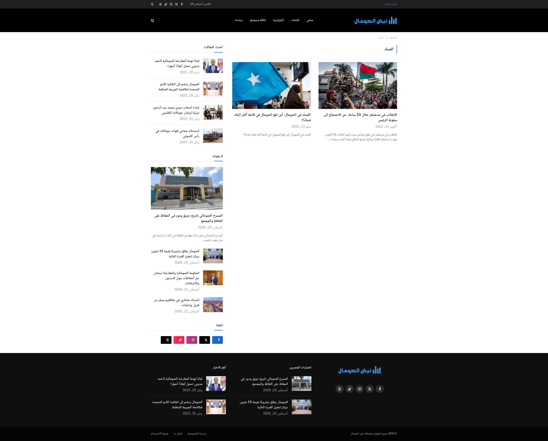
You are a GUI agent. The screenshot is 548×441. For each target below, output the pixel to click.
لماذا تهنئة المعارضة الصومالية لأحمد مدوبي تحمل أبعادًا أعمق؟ (177, 64)
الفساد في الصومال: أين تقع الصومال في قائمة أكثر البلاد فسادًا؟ (272, 117)
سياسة (239, 20)
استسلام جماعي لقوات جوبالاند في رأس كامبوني (177, 134)
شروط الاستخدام (159, 433)
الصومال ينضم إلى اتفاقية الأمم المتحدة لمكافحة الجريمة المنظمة (178, 87)
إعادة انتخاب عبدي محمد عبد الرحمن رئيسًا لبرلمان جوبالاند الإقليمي (176, 110)
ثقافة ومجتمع (258, 20)
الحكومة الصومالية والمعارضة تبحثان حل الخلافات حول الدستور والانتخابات (176, 278)
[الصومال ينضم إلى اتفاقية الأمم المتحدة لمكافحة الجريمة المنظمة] (213, 89)
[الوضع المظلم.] (153, 4)
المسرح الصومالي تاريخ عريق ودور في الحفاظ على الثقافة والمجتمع (188, 218)
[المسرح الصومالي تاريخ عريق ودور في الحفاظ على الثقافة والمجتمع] (187, 188)
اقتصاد (295, 20)
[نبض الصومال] (375, 20)
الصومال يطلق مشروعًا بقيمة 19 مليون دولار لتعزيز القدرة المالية (343, 4)
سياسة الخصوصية (197, 433)
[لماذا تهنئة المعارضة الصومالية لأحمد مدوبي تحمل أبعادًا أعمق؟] (213, 65)
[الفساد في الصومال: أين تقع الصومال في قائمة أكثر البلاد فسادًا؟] (271, 85)
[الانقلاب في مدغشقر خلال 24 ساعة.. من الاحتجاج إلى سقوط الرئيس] (358, 85)
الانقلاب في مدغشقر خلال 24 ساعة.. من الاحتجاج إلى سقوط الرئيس (360, 117)
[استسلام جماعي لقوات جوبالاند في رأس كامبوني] (213, 135)
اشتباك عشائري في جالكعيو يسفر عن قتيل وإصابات (176, 303)
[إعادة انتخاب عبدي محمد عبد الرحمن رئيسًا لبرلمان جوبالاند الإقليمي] (213, 112)
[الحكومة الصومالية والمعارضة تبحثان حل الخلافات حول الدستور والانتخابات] (213, 277)
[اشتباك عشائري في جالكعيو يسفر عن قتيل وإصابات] (213, 304)
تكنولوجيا (278, 20)
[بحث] (153, 20)
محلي (310, 20)
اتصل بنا (178, 433)
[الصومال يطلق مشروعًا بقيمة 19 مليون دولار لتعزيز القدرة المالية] (213, 256)
